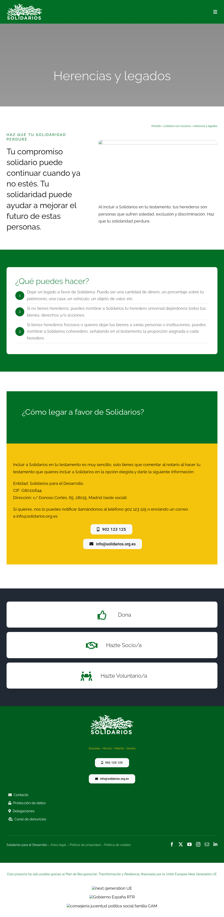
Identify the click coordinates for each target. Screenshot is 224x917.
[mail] (207, 844)
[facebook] (172, 844)
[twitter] (180, 844)
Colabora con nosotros (177, 126)
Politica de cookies (117, 845)
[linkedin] (215, 844)
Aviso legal (58, 845)
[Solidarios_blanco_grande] (25, 5)
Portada (156, 126)
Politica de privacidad (85, 845)
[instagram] (198, 844)
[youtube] (189, 844)
